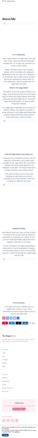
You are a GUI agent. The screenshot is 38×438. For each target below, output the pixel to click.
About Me (5, 377)
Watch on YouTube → (19, 409)
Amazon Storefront (7, 388)
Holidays (4, 363)
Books (3, 366)
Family (4, 353)
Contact (4, 384)
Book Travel (5, 391)
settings (16, 432)
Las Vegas (5, 359)
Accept (5, 435)
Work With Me (6, 381)
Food (3, 356)
